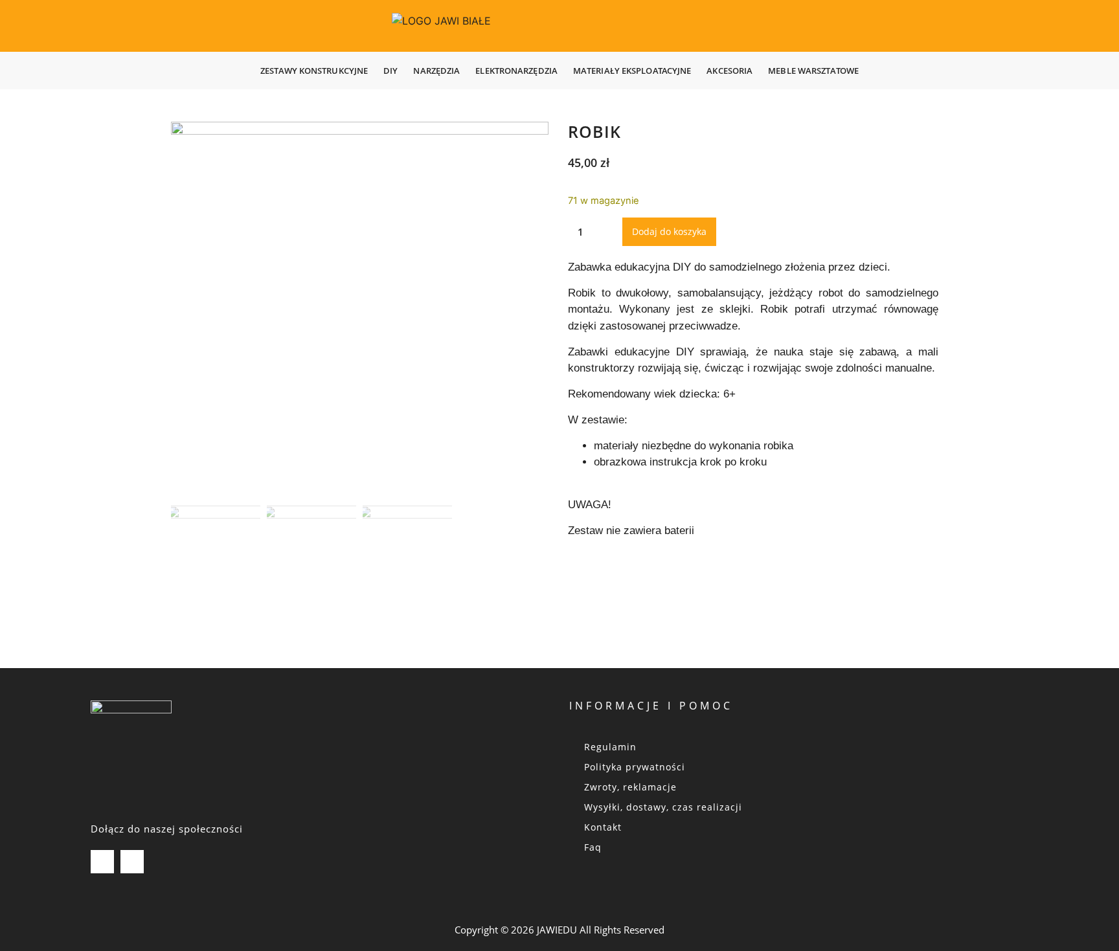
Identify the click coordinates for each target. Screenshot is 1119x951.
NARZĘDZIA (436, 70)
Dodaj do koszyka (669, 231)
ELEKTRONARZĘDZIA (516, 70)
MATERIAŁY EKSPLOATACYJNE (632, 70)
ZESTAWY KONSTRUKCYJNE (314, 70)
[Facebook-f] (132, 861)
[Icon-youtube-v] (102, 861)
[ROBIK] (359, 310)
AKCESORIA (729, 70)
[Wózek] (1071, 25)
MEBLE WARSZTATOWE (813, 70)
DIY (390, 70)
